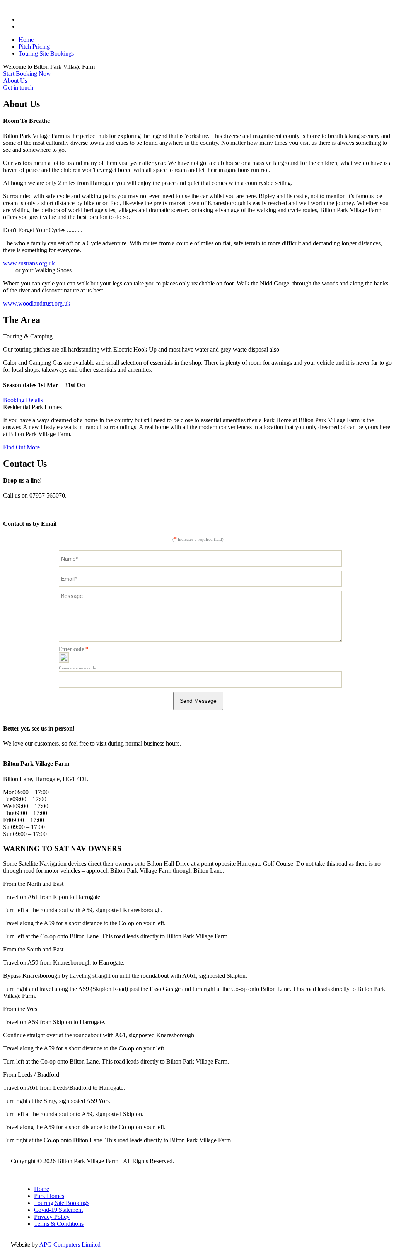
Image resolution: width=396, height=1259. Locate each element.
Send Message (198, 701)
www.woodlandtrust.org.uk (36, 303)
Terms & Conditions (59, 1223)
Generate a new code (77, 668)
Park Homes (49, 1196)
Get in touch (18, 87)
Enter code (73, 649)
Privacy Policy (52, 1216)
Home (26, 39)
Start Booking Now (27, 73)
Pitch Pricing (34, 46)
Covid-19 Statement (58, 1209)
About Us (15, 80)
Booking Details (23, 400)
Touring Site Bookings (46, 53)
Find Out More (21, 447)
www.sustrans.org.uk (29, 263)
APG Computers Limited (70, 1244)
